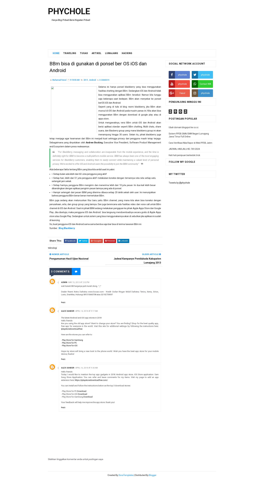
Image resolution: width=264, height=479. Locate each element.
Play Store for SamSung (72, 340)
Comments (104, 80)
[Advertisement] (160, 24)
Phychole (69, 11)
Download (81, 391)
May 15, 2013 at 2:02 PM (78, 282)
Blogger (152, 475)
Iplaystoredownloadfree (71, 329)
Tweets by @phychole (179, 183)
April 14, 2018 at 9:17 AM (86, 311)
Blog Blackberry (67, 228)
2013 (86, 80)
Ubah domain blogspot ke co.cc (183, 127)
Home (56, 53)
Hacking (127, 53)
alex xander (67, 311)
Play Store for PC (69, 343)
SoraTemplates (126, 475)
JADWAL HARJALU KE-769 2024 (184, 149)
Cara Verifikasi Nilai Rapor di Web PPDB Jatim (190, 143)
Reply (63, 302)
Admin (64, 282)
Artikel (96, 53)
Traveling (69, 53)
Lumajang (111, 53)
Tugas (84, 53)
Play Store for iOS (69, 345)
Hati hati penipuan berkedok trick (184, 155)
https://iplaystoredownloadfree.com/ (91, 380)
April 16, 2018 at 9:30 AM (86, 368)
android (92, 80)
